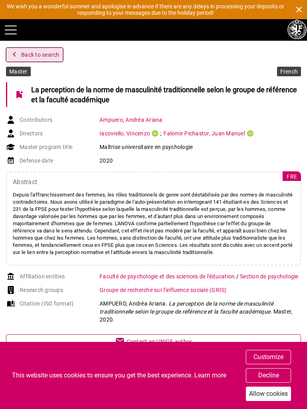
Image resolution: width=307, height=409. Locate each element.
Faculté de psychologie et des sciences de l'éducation (168, 276)
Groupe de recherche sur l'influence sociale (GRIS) (163, 290)
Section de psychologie (269, 276)
